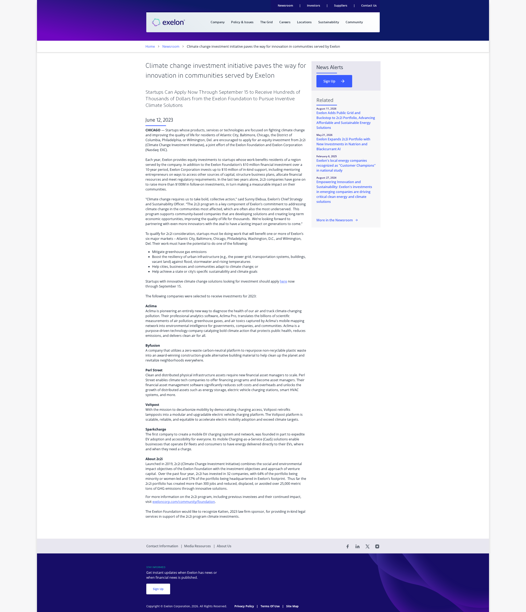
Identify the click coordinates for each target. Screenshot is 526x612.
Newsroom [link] (285, 5)
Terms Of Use (270, 606)
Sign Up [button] (158, 589)
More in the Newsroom (334, 220)
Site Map (292, 606)
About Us (224, 546)
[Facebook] (347, 546)
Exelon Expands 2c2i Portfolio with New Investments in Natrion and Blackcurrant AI (343, 144)
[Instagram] (377, 546)
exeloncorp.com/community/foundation (183, 501)
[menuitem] (217, 22)
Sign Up (329, 81)
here (283, 281)
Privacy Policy (244, 606)
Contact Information (162, 546)
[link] (168, 22)
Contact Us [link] (369, 5)
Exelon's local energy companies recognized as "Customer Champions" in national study (346, 165)
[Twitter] (367, 546)
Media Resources (198, 546)
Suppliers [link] (340, 5)
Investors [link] (313, 5)
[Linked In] (357, 546)
